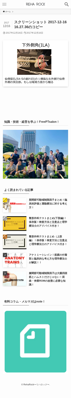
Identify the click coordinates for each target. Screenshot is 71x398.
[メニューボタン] (4, 4)
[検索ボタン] (66, 4)
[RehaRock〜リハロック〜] (35, 4)
